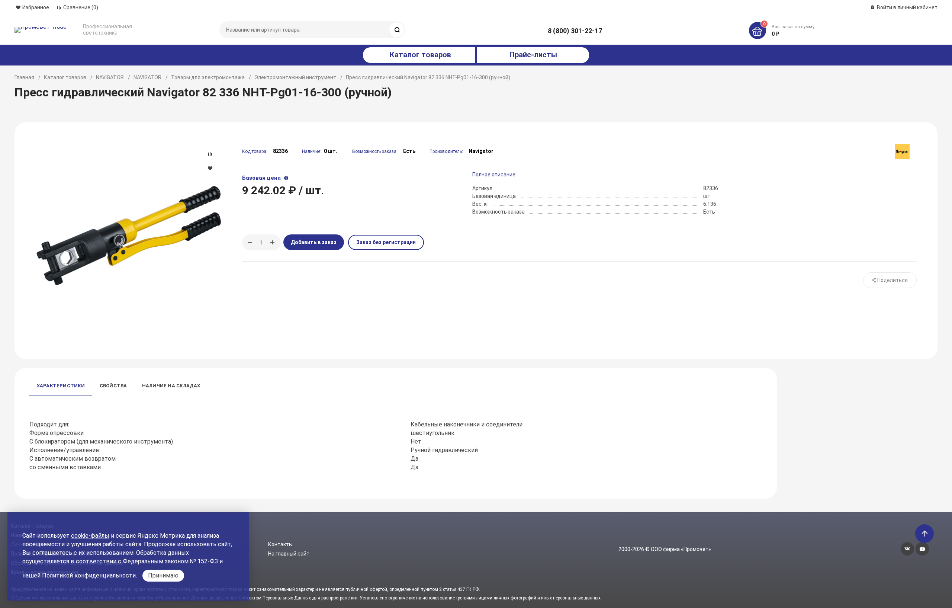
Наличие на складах (171, 385)
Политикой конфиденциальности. (89, 575)
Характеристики (61, 385)
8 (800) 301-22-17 (575, 31)
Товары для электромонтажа (208, 77)
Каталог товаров (65, 77)
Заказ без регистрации (386, 242)
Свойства (113, 385)
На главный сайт (288, 554)
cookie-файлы (90, 535)
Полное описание (493, 174)
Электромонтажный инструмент (295, 77)
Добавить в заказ (314, 242)
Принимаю (163, 575)
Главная (24, 77)
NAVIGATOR (110, 77)
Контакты (280, 544)
